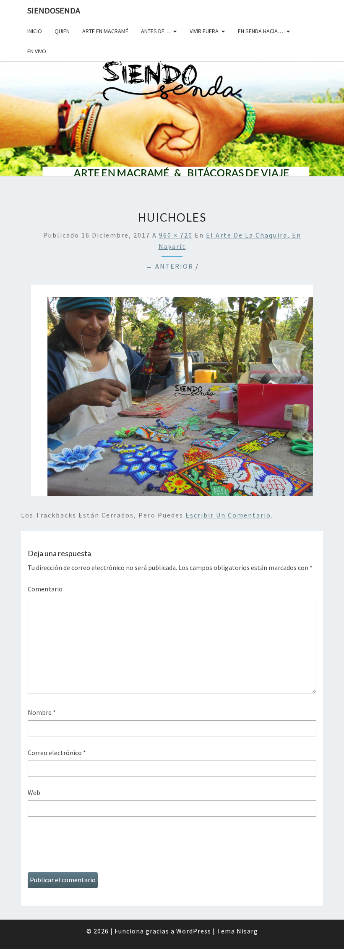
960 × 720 (176, 235)
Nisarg (247, 931)
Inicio (34, 31)
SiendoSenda (53, 10)
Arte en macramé (105, 31)
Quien (62, 31)
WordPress (193, 931)
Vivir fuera (204, 31)
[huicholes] (172, 393)
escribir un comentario (228, 515)
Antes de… (155, 31)
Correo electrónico (57, 752)
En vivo (36, 51)
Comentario (45, 589)
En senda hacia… (260, 31)
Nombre (42, 712)
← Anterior (169, 266)
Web (34, 792)
